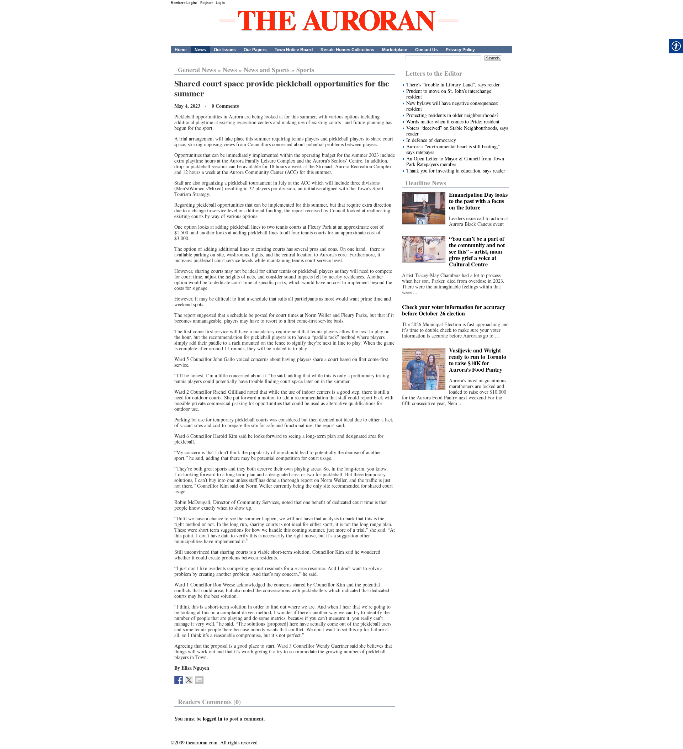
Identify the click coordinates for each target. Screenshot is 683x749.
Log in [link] (220, 3)
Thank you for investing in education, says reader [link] (455, 171)
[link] (178, 680)
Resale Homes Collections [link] (347, 49)
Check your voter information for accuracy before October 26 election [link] (453, 310)
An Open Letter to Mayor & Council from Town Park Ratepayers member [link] (455, 161)
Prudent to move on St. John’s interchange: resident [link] (449, 94)
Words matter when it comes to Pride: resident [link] (452, 121)
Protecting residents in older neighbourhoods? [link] (452, 115)
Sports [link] (305, 69)
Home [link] (181, 49)
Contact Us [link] (426, 49)
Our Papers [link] (255, 49)
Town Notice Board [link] (294, 49)
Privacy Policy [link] (460, 49)
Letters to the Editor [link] (434, 73)
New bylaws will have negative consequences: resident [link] (452, 106)
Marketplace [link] (394, 49)
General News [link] (197, 69)
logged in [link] (212, 718)
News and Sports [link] (267, 69)
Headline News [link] (426, 182)
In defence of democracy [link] (431, 140)
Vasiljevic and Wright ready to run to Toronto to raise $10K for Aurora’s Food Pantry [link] (477, 359)
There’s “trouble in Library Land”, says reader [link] (453, 84)
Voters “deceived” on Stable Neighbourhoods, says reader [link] (457, 131)
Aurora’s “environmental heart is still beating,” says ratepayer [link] (453, 149)
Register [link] (206, 3)
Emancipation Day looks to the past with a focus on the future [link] (478, 200)
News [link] (200, 49)
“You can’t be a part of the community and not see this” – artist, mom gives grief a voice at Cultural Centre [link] (477, 251)
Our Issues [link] (225, 49)
